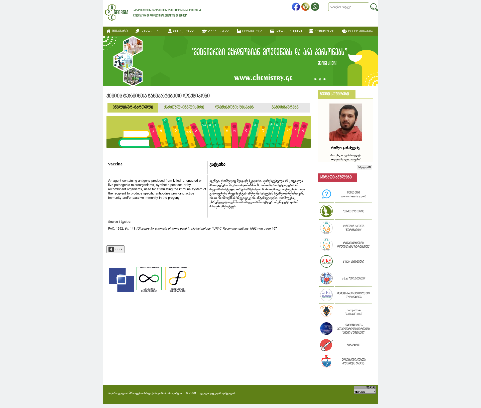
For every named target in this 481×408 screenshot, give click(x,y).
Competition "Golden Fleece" (353, 312)
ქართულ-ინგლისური (184, 107)
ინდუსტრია (251, 31)
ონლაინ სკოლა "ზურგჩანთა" (353, 228)
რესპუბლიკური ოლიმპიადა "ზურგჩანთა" (353, 245)
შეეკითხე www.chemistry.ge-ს (353, 194)
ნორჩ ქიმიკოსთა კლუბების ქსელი (354, 362)
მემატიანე (353, 345)
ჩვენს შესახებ (360, 31)
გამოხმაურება (285, 107)
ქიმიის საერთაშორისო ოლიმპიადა (353, 295)
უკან (118, 250)
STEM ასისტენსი (353, 262)
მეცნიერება (183, 31)
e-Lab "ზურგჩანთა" (353, 279)
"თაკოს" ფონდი (353, 212)
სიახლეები (150, 31)
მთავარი (119, 31)
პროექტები (323, 31)
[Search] (374, 7)
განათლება (218, 31)
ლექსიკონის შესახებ (234, 107)
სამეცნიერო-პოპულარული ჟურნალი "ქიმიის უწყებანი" (353, 329)
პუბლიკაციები (288, 31)
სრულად (363, 167)
